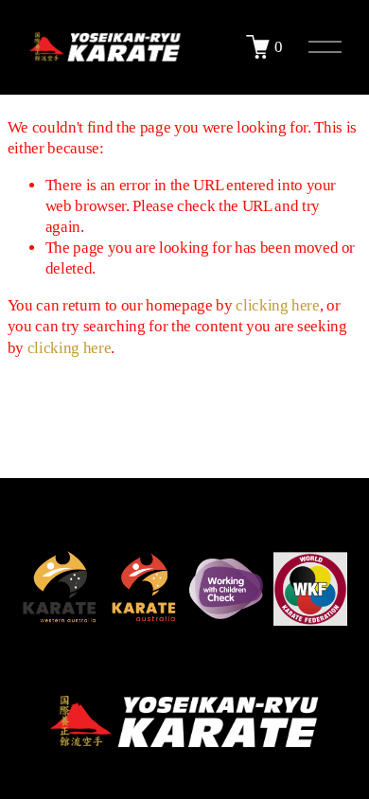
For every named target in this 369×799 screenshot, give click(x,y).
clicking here (278, 305)
